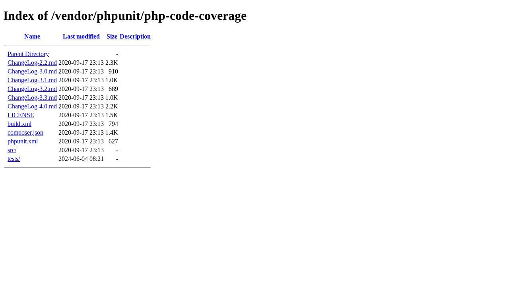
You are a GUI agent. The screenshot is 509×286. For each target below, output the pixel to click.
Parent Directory (28, 53)
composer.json (25, 132)
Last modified (81, 36)
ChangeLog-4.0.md (32, 106)
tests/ (14, 158)
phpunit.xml (23, 141)
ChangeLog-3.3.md (32, 97)
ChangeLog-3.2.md (32, 88)
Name (32, 36)
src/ (12, 150)
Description (135, 36)
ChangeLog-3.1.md (32, 80)
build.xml (19, 123)
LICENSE (21, 115)
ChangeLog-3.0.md (32, 71)
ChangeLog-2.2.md (32, 62)
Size (112, 36)
